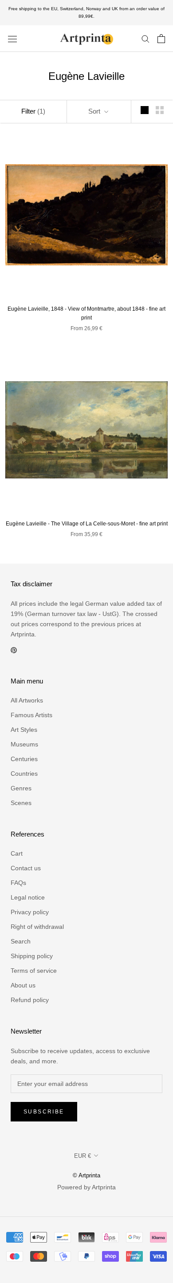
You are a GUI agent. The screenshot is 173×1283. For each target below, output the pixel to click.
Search (21, 941)
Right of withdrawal (37, 926)
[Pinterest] (14, 649)
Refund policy (30, 999)
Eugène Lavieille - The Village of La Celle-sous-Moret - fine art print (87, 524)
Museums (24, 744)
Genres (21, 788)
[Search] (145, 38)
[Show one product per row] (145, 110)
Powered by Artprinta (86, 1187)
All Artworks (27, 700)
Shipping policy (32, 955)
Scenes (21, 802)
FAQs (18, 882)
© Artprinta (86, 1175)
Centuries (24, 758)
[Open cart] (161, 38)
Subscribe (44, 1112)
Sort (95, 111)
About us (23, 985)
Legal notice (28, 897)
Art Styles (24, 729)
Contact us (26, 868)
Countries (24, 773)
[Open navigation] (12, 38)
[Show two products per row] (160, 110)
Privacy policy (30, 912)
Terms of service (34, 970)
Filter (33, 111)
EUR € (82, 1156)
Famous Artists (31, 714)
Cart (17, 853)
